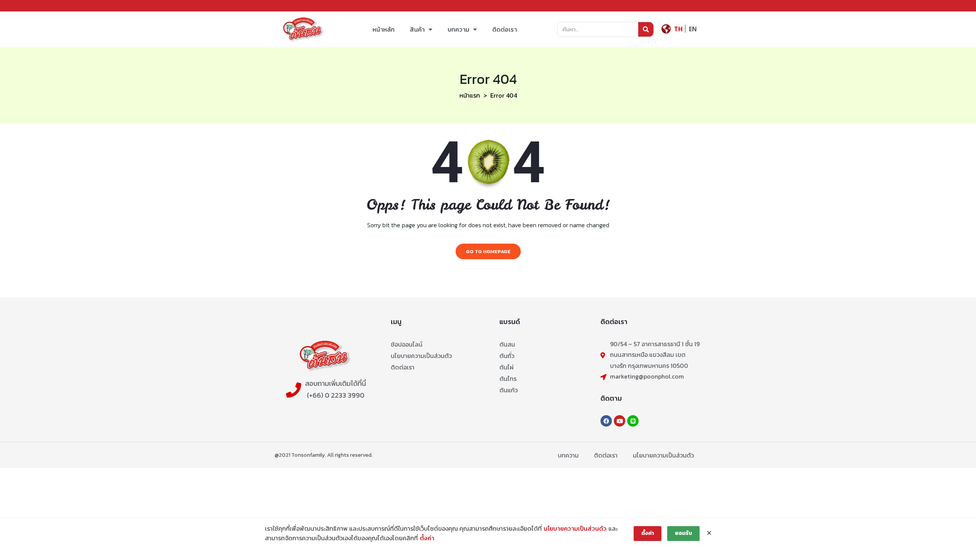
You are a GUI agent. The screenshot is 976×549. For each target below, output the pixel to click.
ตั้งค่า (427, 538)
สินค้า (417, 29)
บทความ (458, 29)
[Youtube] (619, 421)
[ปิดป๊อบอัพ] (709, 533)
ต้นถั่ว (506, 355)
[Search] (645, 29)
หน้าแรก (469, 95)
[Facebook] (606, 421)
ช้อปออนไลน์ (406, 344)
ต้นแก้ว (508, 390)
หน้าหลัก (383, 29)
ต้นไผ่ (506, 367)
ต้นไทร (508, 378)
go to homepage (488, 251)
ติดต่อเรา (504, 29)
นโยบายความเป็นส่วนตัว (421, 355)
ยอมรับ (683, 533)
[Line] (633, 421)
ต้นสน (507, 344)
